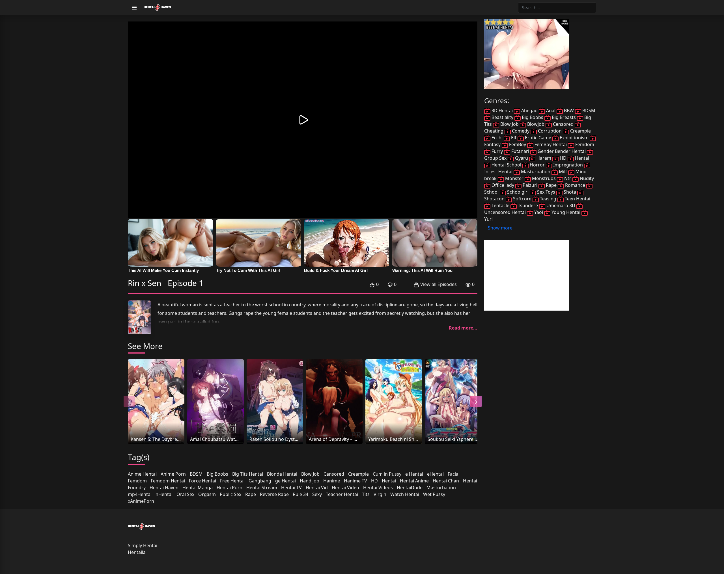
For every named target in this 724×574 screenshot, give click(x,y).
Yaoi (538, 212)
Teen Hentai (577, 199)
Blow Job (310, 474)
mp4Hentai (140, 494)
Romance (575, 185)
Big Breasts (564, 117)
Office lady (502, 185)
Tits (366, 494)
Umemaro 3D (560, 205)
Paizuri (530, 185)
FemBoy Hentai (550, 144)
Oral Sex (185, 494)
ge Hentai (285, 481)
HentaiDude (410, 487)
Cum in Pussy (387, 474)
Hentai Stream (261, 487)
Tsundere (528, 205)
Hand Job (309, 481)
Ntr (567, 178)
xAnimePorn (141, 501)
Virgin (380, 494)
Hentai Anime (414, 481)
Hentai (389, 481)
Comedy (521, 131)
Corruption (550, 131)
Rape (250, 494)
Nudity (586, 178)
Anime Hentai (142, 474)
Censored (334, 474)
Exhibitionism (574, 138)
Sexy (317, 494)
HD (374, 481)
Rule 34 (300, 494)
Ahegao (529, 110)
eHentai (435, 474)
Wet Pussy (434, 494)
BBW (569, 110)
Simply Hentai (142, 545)
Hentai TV (291, 487)
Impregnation (568, 165)
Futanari (520, 151)
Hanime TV (355, 481)
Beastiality (502, 117)
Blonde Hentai (282, 474)
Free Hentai (232, 481)
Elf (514, 138)
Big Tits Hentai (247, 474)
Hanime (331, 481)
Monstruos (544, 178)
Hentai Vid (317, 487)
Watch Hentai (404, 494)
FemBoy (517, 144)
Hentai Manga (197, 487)
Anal (551, 110)
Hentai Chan (446, 481)
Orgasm (207, 494)
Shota (570, 192)
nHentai (164, 494)
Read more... (463, 328)
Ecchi (497, 138)
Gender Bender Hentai (561, 151)
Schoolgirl (518, 192)
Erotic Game (538, 138)
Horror (537, 165)
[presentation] (129, 401)
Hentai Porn (229, 487)
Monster (514, 178)
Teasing (548, 199)
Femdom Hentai (168, 481)
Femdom (137, 481)
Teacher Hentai (342, 494)
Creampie (358, 474)
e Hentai (414, 474)
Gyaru (521, 158)
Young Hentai (565, 212)
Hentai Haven (164, 487)
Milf (563, 171)
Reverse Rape (274, 494)
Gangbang (260, 481)
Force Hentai (202, 481)
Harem (543, 158)
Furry (497, 151)
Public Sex (230, 494)
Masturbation (441, 487)
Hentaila (137, 552)
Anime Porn (173, 474)
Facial (454, 474)
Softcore (522, 199)
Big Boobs (217, 474)
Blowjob (536, 124)
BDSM (196, 474)
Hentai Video (345, 487)
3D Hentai (502, 110)
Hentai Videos (378, 487)
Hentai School (506, 165)
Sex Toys (546, 192)
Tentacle (500, 205)
